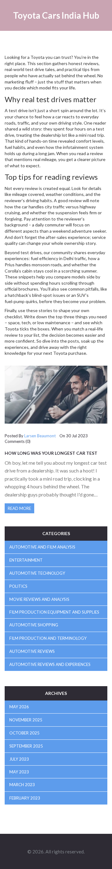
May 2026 (19, 706)
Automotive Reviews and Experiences (50, 664)
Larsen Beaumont (40, 435)
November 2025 (25, 719)
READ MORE (19, 508)
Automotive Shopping (33, 624)
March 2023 (22, 784)
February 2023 (24, 797)
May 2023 (19, 771)
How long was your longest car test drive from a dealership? (51, 455)
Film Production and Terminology (47, 638)
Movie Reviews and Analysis (39, 599)
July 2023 (19, 759)
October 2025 (24, 732)
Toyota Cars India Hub (56, 15)
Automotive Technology (37, 573)
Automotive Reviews (32, 651)
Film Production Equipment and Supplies (54, 612)
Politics (18, 586)
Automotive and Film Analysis (42, 546)
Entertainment (26, 560)
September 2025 (26, 745)
